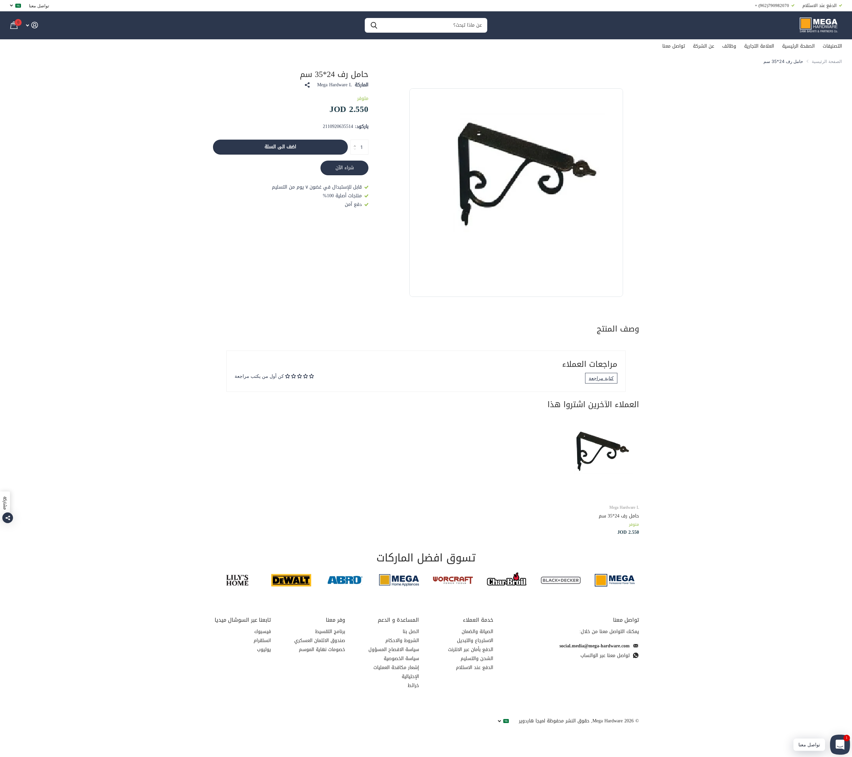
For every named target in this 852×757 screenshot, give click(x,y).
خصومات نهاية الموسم (322, 649)
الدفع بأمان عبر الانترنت (470, 649)
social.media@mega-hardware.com (594, 645)
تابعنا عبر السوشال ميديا (243, 620)
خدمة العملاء (478, 620)
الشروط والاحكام (402, 640)
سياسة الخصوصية (401, 658)
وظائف (729, 46)
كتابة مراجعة (601, 378)
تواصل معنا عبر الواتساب (605, 655)
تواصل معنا (39, 5)
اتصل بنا (411, 631)
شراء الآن (344, 167)
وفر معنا (335, 620)
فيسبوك (262, 631)
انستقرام (262, 640)
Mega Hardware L (334, 85)
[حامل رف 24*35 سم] (598, 458)
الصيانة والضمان (477, 631)
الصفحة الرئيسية (798, 46)
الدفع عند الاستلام (474, 667)
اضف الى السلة (280, 146)
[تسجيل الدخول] (32, 25)
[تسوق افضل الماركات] (614, 580)
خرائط (413, 685)
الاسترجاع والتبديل (475, 640)
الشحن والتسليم (477, 658)
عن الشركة (703, 46)
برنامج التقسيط (330, 631)
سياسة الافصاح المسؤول (393, 649)
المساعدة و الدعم (398, 620)
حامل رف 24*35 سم (619, 515)
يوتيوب (264, 649)
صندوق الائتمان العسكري (319, 640)
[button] (353, 141)
